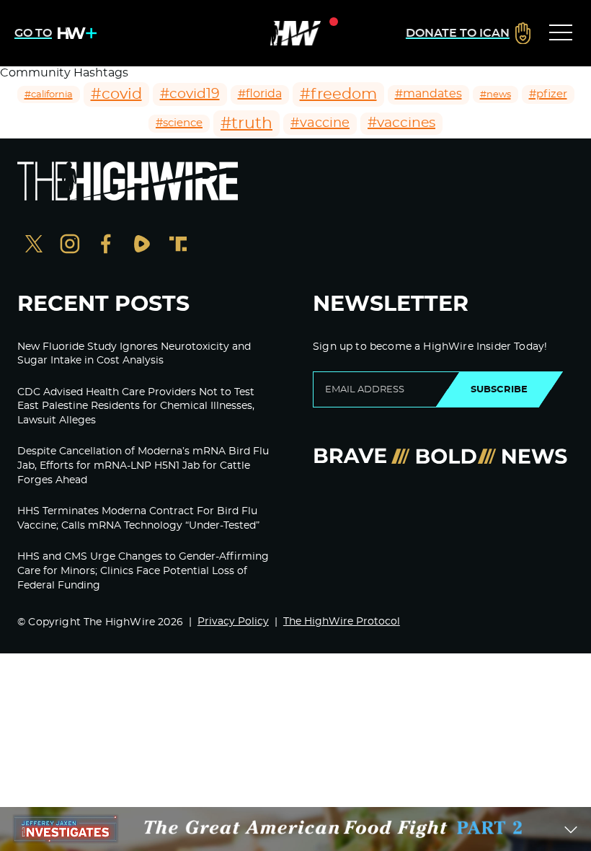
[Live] (295, 33)
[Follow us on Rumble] (142, 245)
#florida (260, 94)
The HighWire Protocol (341, 622)
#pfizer (548, 94)
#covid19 (190, 94)
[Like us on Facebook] (106, 246)
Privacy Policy (233, 622)
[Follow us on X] (33, 246)
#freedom (338, 94)
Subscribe (499, 389)
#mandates (428, 94)
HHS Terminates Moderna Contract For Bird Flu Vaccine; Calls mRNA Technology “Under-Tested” (138, 518)
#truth (246, 123)
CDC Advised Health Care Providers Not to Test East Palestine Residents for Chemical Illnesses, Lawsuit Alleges (135, 406)
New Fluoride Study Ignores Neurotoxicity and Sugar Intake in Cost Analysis (134, 354)
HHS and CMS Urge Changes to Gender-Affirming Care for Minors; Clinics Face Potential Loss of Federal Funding (143, 571)
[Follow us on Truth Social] (178, 245)
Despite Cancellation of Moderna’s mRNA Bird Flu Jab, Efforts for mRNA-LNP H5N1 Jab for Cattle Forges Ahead (143, 465)
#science (179, 123)
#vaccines (401, 123)
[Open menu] (561, 33)
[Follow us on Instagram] (69, 246)
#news (495, 94)
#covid (116, 94)
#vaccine (320, 123)
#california (49, 94)
